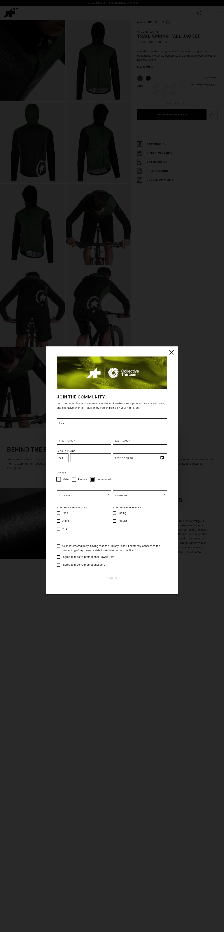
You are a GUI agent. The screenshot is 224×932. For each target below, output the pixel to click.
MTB (65, 528)
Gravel (66, 521)
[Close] (171, 352)
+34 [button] (60, 457)
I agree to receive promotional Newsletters (88, 557)
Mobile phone (66, 451)
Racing (122, 513)
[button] (84, 494)
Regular (122, 521)
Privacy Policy (118, 546)
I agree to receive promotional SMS (83, 565)
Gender (62, 472)
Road (65, 513)
